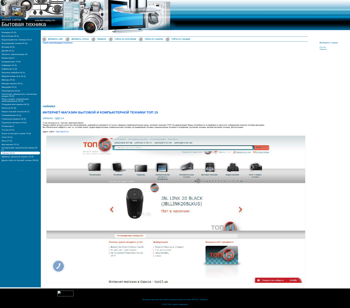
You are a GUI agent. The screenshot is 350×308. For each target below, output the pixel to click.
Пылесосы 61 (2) (9, 108)
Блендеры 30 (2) (9, 32)
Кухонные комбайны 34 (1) (13, 73)
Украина (323, 49)
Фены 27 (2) (7, 141)
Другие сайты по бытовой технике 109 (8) (20, 160)
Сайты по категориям (125, 39)
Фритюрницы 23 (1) (10, 144)
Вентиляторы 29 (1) (10, 36)
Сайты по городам (181, 39)
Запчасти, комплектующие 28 (14, 54)
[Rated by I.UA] (65, 295)
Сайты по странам (154, 39)
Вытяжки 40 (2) (8, 47)
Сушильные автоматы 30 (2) (14, 123)
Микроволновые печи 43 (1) (14, 76)
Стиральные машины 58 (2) (14, 119)
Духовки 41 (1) (8, 51)
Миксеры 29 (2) (8, 80)
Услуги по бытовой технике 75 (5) (16, 133)
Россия (323, 47)
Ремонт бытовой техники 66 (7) (15, 112)
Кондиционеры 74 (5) (11, 62)
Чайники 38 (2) (8, 153)
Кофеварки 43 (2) (9, 65)
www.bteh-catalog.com (45, 20)
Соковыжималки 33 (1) (11, 115)
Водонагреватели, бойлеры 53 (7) (17, 40)
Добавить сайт (55, 39)
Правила (101, 39)
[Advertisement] (175, 73)
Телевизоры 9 (8, 126)
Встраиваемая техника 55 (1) (14, 43)
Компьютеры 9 (8, 58)
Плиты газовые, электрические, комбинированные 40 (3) (15, 100)
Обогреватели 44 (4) (11, 91)
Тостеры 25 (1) (8, 130)
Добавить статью (80, 39)
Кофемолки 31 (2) (9, 69)
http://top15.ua (62, 131)
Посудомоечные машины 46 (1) (15, 104)
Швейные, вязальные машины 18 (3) (18, 157)
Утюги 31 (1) (7, 137)
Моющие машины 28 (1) (12, 83)
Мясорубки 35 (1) (9, 87)
